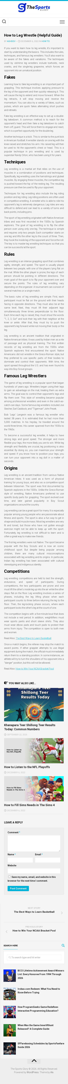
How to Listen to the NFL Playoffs (27, 767)
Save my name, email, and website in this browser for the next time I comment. (32, 879)
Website (12, 865)
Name (12, 854)
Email (39, 854)
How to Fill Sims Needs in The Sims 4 (29, 805)
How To (46, 41)
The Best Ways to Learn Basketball (33, 638)
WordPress (33, 1072)
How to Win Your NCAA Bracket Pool (35, 668)
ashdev (11, 41)
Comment (14, 832)
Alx (51, 1072)
